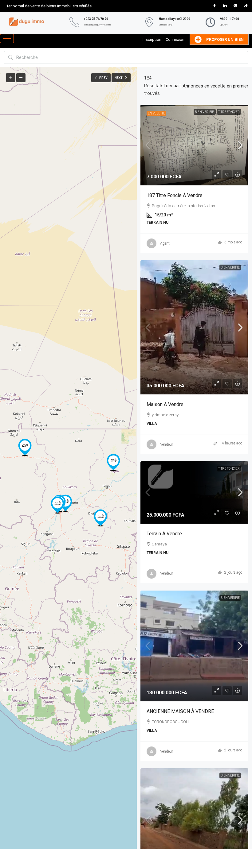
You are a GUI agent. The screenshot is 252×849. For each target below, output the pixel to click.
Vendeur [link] (166, 444)
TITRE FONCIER (229, 112)
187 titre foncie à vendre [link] (175, 195)
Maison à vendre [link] (165, 404)
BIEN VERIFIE (205, 112)
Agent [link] (165, 243)
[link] (194, 145)
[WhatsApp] (235, 5)
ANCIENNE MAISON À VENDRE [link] (180, 711)
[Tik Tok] (245, 5)
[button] (57, 505)
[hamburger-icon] (7, 38)
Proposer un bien (225, 39)
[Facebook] (214, 5)
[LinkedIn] (225, 5)
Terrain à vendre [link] (164, 534)
